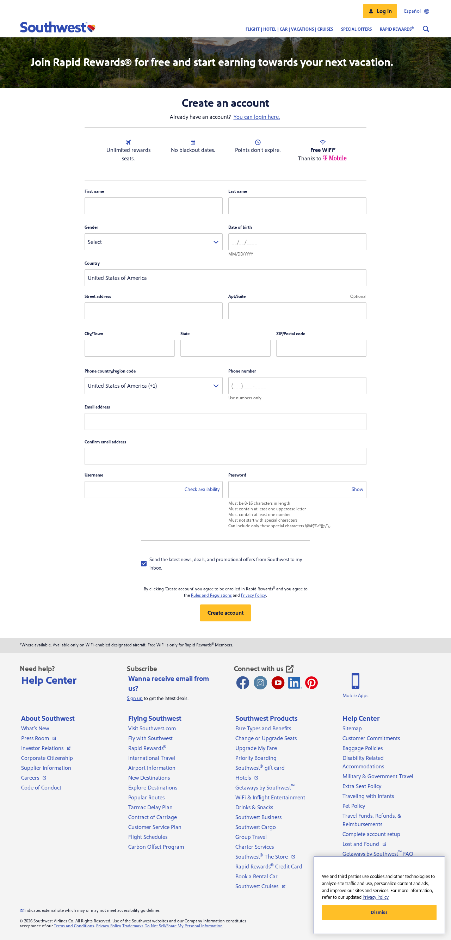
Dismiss (379, 912)
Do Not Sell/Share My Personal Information (183, 926)
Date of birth (240, 227)
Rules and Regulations (211, 595)
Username (94, 475)
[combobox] (154, 241)
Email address (97, 407)
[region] (379, 895)
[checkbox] (225, 563)
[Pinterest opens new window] (311, 682)
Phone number (242, 371)
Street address (98, 296)
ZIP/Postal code (290, 334)
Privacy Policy (253, 595)
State (185, 334)
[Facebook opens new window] (243, 682)
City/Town (94, 334)
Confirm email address (105, 442)
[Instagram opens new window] (260, 682)
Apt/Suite (237, 296)
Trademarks (132, 926)
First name (94, 191)
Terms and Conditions (74, 926)
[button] (380, 11)
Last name (237, 191)
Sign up (135, 698)
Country (92, 263)
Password (237, 475)
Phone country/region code (110, 371)
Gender (91, 227)
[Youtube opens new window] (278, 682)
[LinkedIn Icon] (295, 682)
